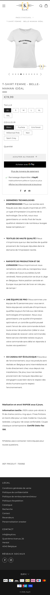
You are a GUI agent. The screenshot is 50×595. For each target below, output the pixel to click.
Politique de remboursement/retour (19, 496)
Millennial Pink (12, 133)
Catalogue (7, 505)
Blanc (9, 127)
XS (7, 110)
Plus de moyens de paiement (25, 171)
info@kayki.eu (9, 534)
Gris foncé (35, 127)
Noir (28, 133)
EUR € (23, 574)
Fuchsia (21, 127)
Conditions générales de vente (16, 488)
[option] (25, 48)
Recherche (7, 509)
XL (39, 110)
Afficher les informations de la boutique (25, 184)
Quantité (8, 146)
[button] (12, 74)
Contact (6, 513)
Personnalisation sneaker (14, 522)
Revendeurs (8, 517)
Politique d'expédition (12, 501)
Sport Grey (11, 138)
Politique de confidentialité (15, 492)
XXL (8, 116)
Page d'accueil (23, 17)
